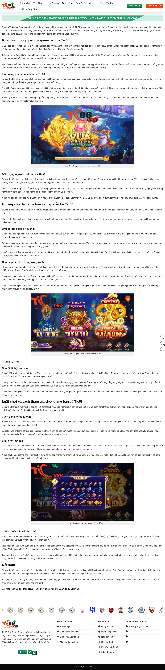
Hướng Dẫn (30, 9)
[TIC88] (9, 6)
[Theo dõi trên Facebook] (20, 652)
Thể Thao (38, 3)
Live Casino (53, 3)
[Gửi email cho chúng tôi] (34, 653)
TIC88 (89, 666)
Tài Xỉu (109, 3)
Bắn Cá (79, 3)
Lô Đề (100, 3)
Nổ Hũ (90, 3)
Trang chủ (25, 3)
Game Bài (67, 3)
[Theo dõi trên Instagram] (25, 652)
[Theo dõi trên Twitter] (30, 652)
